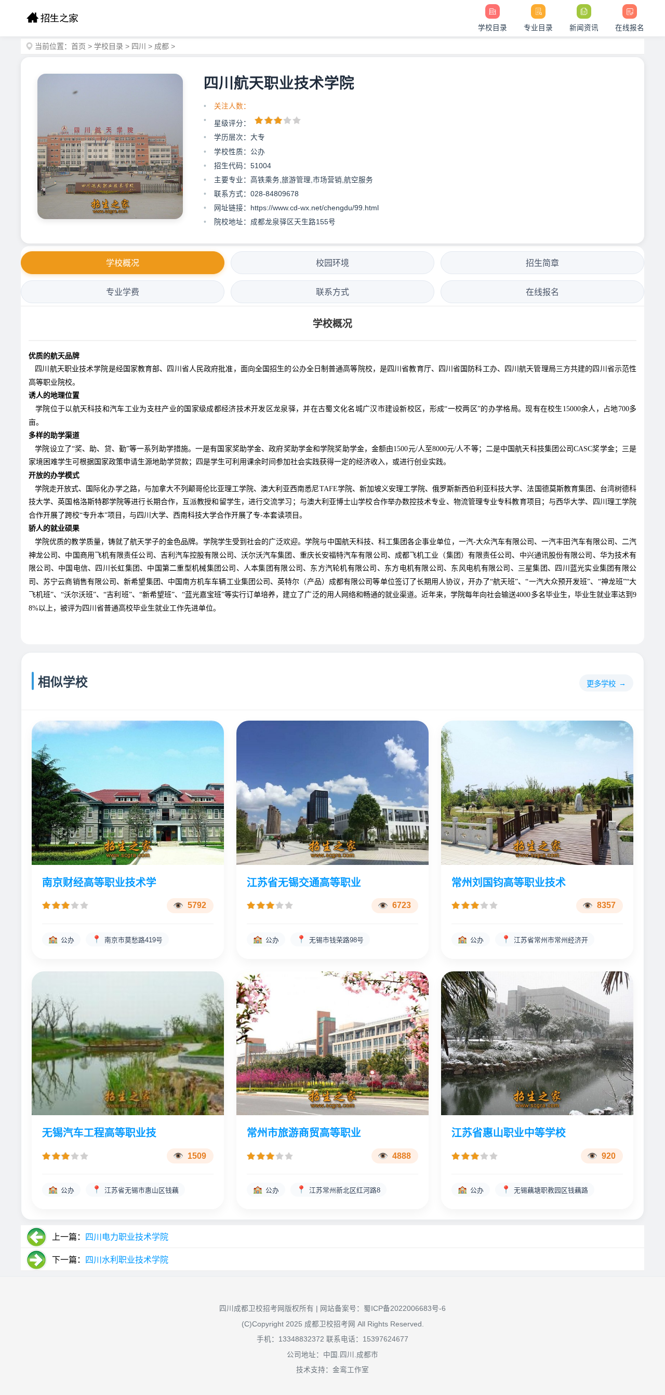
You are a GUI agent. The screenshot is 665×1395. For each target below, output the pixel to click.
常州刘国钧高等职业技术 (508, 882)
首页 (78, 46)
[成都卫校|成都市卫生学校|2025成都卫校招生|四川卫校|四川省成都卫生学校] (52, 18)
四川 (138, 46)
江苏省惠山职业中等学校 (508, 1133)
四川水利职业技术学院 (126, 1259)
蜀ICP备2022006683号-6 (405, 1308)
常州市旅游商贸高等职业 (304, 1133)
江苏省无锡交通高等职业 (304, 882)
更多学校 (601, 684)
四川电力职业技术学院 (126, 1237)
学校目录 (108, 46)
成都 (161, 46)
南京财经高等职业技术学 (99, 882)
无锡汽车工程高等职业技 (99, 1133)
